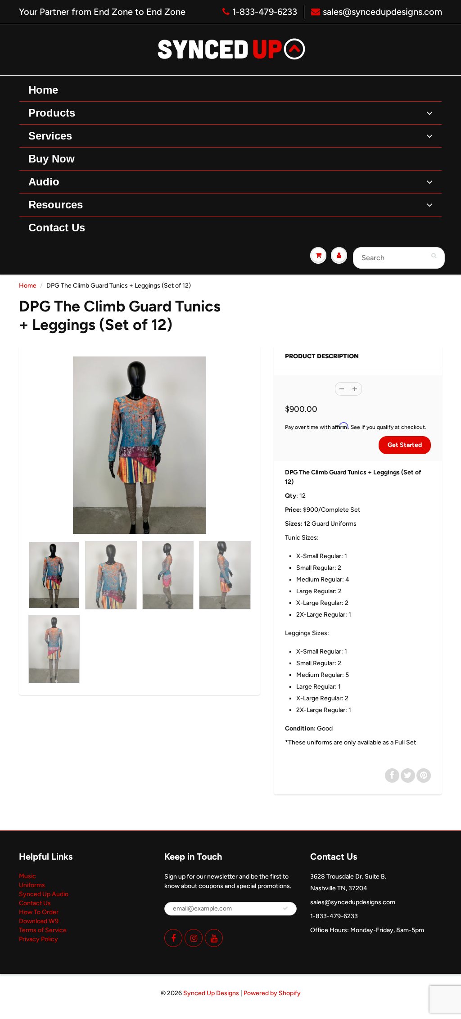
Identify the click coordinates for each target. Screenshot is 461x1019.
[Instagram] (194, 938)
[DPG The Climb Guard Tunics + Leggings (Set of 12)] (139, 445)
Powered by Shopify (272, 993)
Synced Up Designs (211, 993)
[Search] (434, 255)
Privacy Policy (38, 939)
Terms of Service (43, 930)
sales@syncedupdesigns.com (382, 11)
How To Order (39, 912)
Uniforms (32, 885)
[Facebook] (173, 938)
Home (27, 285)
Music (27, 876)
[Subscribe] (285, 908)
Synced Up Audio (43, 894)
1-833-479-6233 (264, 11)
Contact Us (35, 903)
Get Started (405, 445)
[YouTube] (214, 938)
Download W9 (39, 921)
